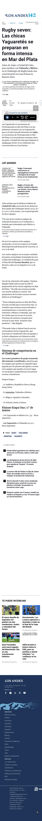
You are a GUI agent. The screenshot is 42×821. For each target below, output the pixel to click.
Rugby (14, 433)
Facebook (6, 693)
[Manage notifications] (37, 812)
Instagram (10, 693)
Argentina (10, 392)
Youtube (24, 693)
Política (7, 718)
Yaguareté (18, 436)
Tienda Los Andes (11, 765)
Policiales (8, 726)
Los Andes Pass (10, 762)
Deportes (12, 23)
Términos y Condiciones (13, 771)
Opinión (7, 738)
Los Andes (4, 23)
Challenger (6, 143)
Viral (6, 753)
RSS (6, 777)
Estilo (6, 744)
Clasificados (9, 768)
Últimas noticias (10, 715)
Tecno (7, 750)
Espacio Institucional (12, 756)
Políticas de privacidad (12, 774)
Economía (8, 721)
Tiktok (15, 693)
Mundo (7, 735)
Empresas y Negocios (12, 741)
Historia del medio (11, 779)
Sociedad (8, 724)
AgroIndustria (9, 747)
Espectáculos (9, 732)
